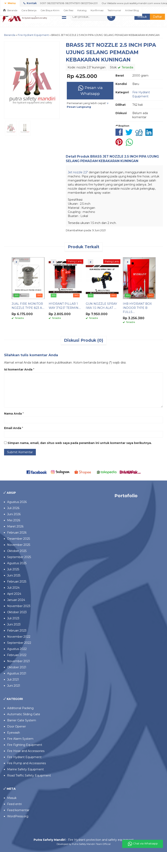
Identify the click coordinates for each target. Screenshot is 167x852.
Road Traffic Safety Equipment (29, 775)
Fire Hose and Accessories (25, 751)
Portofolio (125, 495)
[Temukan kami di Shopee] (83, 472)
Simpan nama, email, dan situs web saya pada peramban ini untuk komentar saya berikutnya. (80, 443)
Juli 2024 (13, 588)
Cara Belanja (28, 10)
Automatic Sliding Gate (23, 714)
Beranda (12, 10)
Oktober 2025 (16, 551)
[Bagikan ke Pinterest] (120, 144)
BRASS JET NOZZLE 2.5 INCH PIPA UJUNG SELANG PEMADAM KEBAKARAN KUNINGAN (111, 52)
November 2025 (18, 545)
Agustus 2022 (17, 649)
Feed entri (14, 804)
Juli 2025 (13, 569)
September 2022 (19, 643)
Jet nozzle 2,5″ (78, 172)
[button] (111, 17)
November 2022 (18, 636)
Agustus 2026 (17, 502)
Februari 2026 (16, 532)
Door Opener (16, 726)
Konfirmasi (97, 10)
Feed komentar (18, 810)
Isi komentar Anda (18, 369)
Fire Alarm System (20, 739)
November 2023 (18, 606)
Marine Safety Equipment (25, 769)
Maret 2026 (15, 526)
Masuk (142, 17)
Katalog (82, 10)
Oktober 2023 (17, 612)
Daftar (157, 17)
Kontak (31, 3)
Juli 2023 (13, 618)
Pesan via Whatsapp (91, 90)
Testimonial (114, 10)
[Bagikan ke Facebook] (120, 134)
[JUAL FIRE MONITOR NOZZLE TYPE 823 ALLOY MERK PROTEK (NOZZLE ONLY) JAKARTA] (28, 278)
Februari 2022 (16, 655)
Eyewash (13, 732)
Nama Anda (13, 413)
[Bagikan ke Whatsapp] (130, 144)
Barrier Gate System (21, 720)
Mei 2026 (13, 520)
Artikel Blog (132, 10)
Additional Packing (20, 708)
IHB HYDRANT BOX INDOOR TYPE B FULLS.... (137, 308)
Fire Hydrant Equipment (33, 35)
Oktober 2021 (16, 667)
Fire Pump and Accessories (26, 763)
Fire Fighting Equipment (24, 745)
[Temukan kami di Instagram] (60, 472)
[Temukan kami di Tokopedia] (107, 472)
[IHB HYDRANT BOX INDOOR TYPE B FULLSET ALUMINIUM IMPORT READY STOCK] (139, 278)
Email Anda (12, 428)
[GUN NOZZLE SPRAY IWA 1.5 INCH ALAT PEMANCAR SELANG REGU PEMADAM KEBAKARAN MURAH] (102, 278)
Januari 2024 (16, 600)
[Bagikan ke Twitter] (130, 134)
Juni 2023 (14, 624)
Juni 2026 (14, 514)
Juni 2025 (13, 575)
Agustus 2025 (16, 563)
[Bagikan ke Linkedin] (150, 134)
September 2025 (19, 557)
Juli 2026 (13, 508)
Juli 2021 (13, 679)
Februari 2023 (16, 630)
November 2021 (18, 661)
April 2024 (14, 594)
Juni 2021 (13, 685)
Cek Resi (68, 10)
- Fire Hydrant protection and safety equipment (84, 840)
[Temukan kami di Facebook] (36, 472)
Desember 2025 (18, 539)
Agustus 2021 (16, 673)
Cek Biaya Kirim (50, 10)
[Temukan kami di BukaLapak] (130, 472)
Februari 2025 (16, 581)
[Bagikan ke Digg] (140, 134)
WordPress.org (17, 816)
